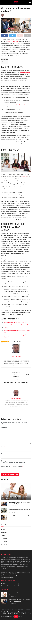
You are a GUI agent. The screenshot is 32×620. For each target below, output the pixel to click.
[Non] (30, 614)
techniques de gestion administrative (16, 105)
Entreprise (4, 532)
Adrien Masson (8, 15)
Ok (16, 616)
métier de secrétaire (12, 41)
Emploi (3, 529)
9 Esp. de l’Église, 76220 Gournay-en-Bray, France (18, 572)
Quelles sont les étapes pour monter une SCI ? (15, 496)
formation (24, 177)
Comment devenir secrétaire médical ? (19, 515)
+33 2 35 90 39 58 (11, 574)
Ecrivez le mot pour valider (12, 466)
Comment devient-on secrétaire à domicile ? (16, 325)
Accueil (6, 327)
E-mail (3, 454)
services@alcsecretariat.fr (7, 577)
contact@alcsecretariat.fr (11, 575)
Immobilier (4, 541)
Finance (3, 535)
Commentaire (5, 427)
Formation (4, 538)
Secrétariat (4, 544)
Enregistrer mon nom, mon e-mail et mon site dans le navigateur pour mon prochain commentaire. (16, 461)
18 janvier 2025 (17, 15)
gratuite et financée (25, 72)
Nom (3, 447)
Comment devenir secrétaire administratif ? (15, 322)
